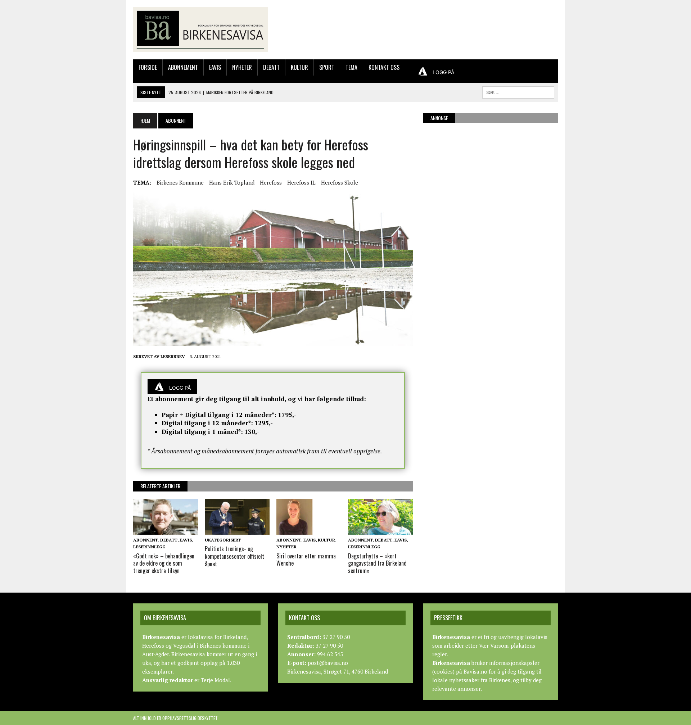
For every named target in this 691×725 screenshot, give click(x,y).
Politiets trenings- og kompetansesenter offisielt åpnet (234, 556)
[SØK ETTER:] (518, 91)
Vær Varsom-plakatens (507, 645)
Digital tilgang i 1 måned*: (202, 431)
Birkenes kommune (180, 182)
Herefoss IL (301, 182)
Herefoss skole (339, 182)
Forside (148, 67)
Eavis (215, 67)
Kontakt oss (384, 67)
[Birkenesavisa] (200, 29)
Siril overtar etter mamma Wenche (306, 560)
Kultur (299, 67)
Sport (326, 67)
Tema (351, 67)
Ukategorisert (223, 540)
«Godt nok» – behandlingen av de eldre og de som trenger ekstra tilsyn (163, 563)
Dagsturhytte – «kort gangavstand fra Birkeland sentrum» (377, 563)
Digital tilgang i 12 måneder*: (207, 423)
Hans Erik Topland (231, 182)
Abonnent (145, 540)
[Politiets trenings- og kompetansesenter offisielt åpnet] (237, 530)
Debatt (271, 67)
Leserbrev (173, 356)
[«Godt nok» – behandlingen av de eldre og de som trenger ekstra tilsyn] (165, 530)
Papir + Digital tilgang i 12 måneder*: (219, 415)
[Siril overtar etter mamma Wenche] (308, 530)
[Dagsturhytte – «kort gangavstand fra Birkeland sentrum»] (380, 530)
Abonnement (183, 67)
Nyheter (242, 67)
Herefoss (271, 182)
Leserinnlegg (149, 546)
